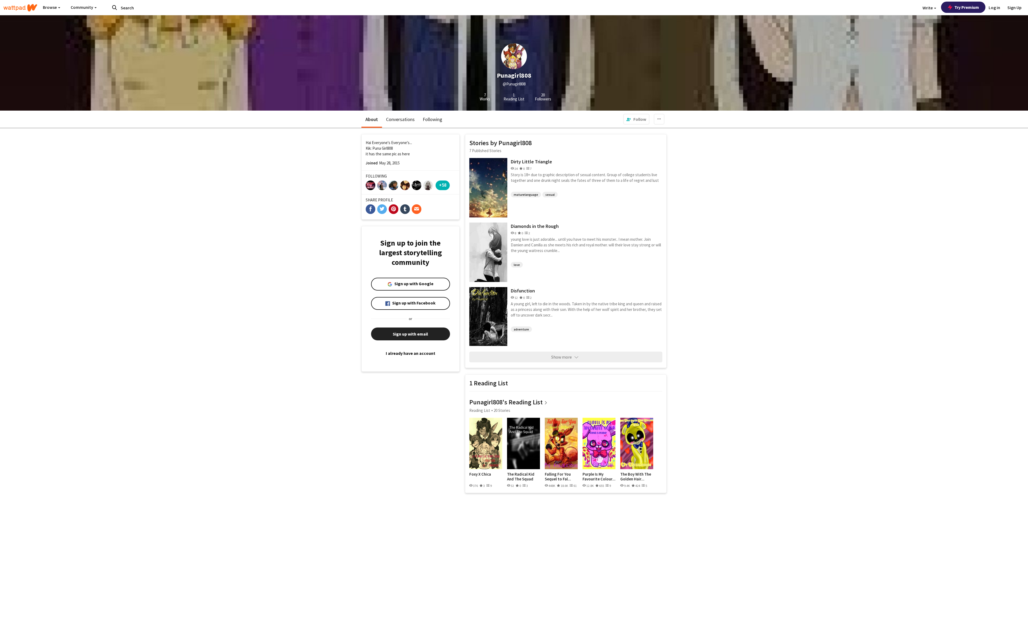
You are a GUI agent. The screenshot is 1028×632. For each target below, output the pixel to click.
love (517, 265)
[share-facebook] (370, 209)
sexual (550, 195)
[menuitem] (636, 119)
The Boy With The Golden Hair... (635, 476)
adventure (521, 329)
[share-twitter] (382, 209)
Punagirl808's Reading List (506, 402)
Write (928, 7)
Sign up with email (410, 334)
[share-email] (416, 209)
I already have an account (410, 353)
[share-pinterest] (393, 209)
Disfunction (523, 291)
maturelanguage (526, 195)
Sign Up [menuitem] (1014, 7)
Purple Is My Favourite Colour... (599, 476)
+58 (443, 185)
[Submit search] (114, 7)
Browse (50, 7)
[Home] (20, 8)
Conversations (400, 119)
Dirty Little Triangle (531, 162)
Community (82, 7)
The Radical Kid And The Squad (520, 476)
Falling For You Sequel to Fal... (558, 476)
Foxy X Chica (480, 474)
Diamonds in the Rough (535, 226)
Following (432, 119)
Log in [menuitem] (994, 7)
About (371, 119)
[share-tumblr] (405, 209)
